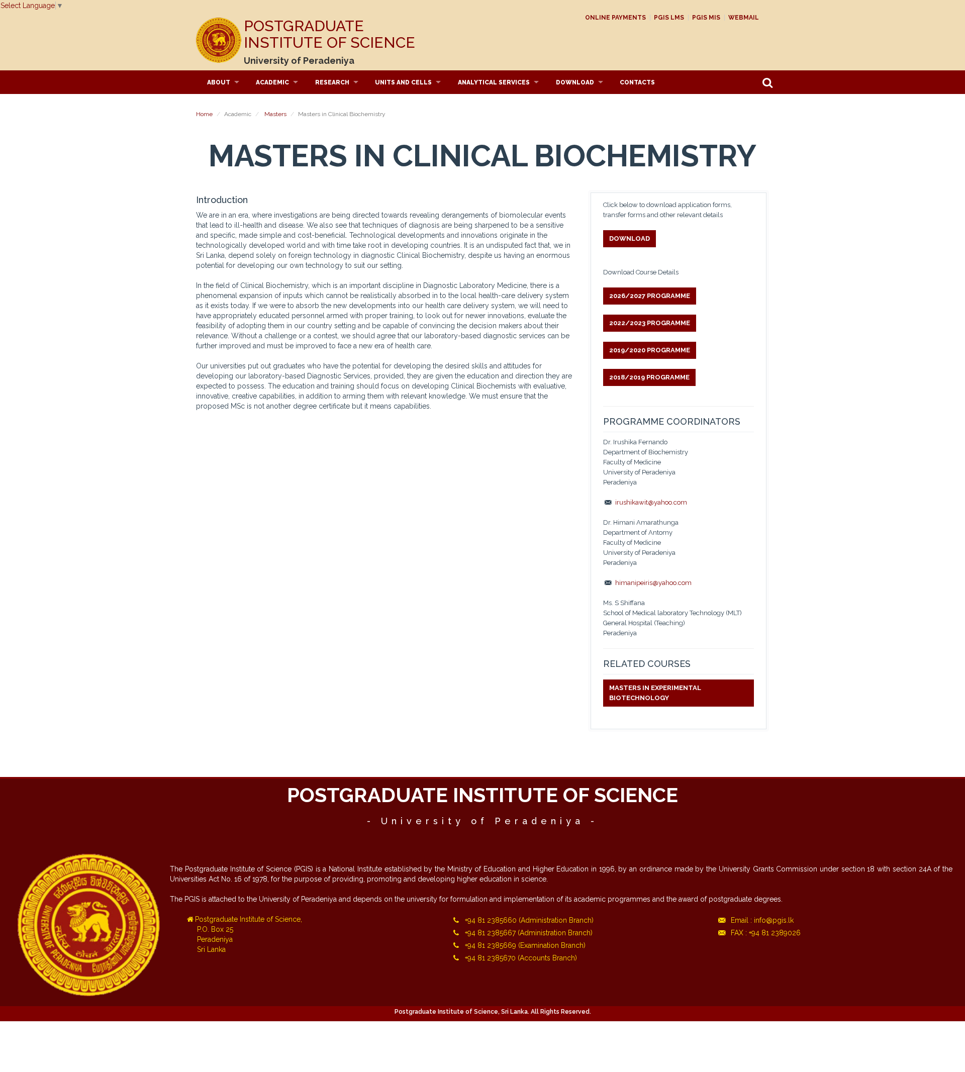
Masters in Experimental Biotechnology (655, 693)
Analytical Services (494, 82)
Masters (275, 114)
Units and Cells (403, 82)
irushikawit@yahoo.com (651, 502)
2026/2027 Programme (649, 296)
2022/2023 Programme (649, 323)
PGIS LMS (669, 17)
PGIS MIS (706, 17)
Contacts (637, 82)
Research (332, 82)
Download (575, 82)
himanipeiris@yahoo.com (653, 583)
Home (204, 114)
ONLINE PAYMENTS (615, 17)
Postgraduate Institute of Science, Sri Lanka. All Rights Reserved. (493, 1011)
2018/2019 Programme (649, 377)
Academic (272, 82)
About (218, 82)
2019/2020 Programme (649, 350)
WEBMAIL (743, 17)
